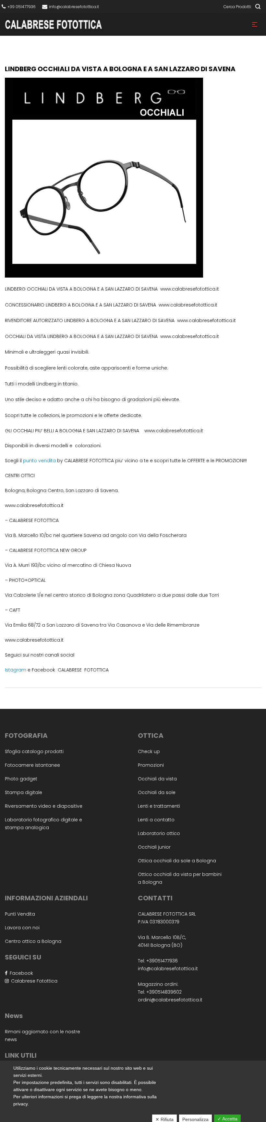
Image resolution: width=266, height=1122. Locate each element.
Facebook (20, 973)
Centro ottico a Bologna (33, 941)
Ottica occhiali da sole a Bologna (177, 860)
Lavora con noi (22, 927)
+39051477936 (162, 961)
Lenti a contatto (156, 819)
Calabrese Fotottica (33, 981)
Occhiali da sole (156, 792)
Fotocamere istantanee (32, 765)
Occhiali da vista (157, 779)
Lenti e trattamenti (159, 806)
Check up (149, 751)
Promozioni (151, 765)
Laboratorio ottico (159, 833)
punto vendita (39, 460)
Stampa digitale (23, 792)
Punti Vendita (20, 914)
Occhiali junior (154, 847)
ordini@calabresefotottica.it (170, 1000)
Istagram (15, 670)
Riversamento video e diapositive (43, 806)
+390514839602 (164, 992)
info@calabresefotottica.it (168, 968)
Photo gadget (21, 779)
